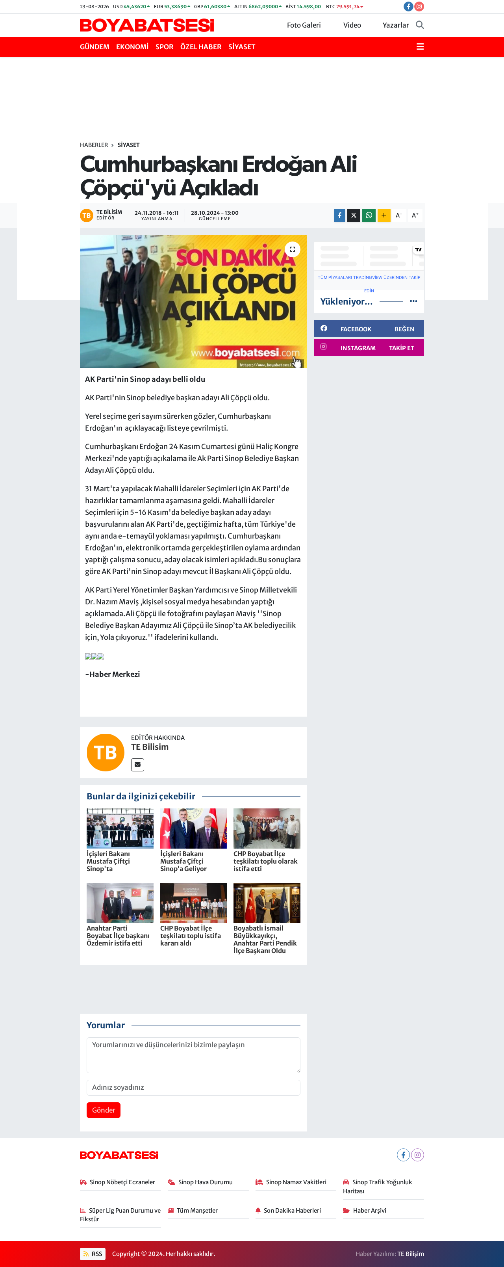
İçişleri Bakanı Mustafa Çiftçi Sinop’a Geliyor (183, 861)
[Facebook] (403, 1154)
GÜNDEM (94, 47)
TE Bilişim (410, 1254)
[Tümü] (413, 301)
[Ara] (420, 25)
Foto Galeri (304, 25)
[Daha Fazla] (384, 215)
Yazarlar (396, 25)
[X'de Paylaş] (353, 215)
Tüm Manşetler (197, 1210)
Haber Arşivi (369, 1210)
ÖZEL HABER (201, 47)
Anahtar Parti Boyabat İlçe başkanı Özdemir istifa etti (118, 935)
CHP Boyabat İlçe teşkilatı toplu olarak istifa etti (265, 861)
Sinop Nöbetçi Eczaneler (122, 1182)
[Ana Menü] (420, 47)
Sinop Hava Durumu (205, 1182)
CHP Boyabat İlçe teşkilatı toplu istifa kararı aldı (190, 935)
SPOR (165, 47)
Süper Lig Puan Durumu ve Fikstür (120, 1215)
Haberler (94, 145)
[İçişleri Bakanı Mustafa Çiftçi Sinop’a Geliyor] (193, 827)
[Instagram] (417, 1154)
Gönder (103, 1110)
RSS (96, 1254)
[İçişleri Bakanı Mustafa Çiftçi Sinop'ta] (120, 827)
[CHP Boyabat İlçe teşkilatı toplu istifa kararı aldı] (193, 902)
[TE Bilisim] (105, 752)
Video (352, 25)
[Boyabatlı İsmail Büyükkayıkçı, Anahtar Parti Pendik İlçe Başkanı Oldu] (266, 902)
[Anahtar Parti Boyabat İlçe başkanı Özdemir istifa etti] (120, 902)
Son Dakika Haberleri (292, 1210)
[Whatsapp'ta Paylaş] (369, 215)
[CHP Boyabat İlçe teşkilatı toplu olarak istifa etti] (266, 827)
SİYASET (242, 47)
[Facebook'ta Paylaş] (339, 215)
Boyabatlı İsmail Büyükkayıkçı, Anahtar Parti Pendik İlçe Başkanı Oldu (265, 939)
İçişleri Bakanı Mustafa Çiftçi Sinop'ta (108, 861)
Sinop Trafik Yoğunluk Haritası (377, 1186)
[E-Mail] (137, 764)
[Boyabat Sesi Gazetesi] (147, 24)
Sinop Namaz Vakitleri (296, 1182)
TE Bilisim (150, 747)
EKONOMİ (132, 47)
